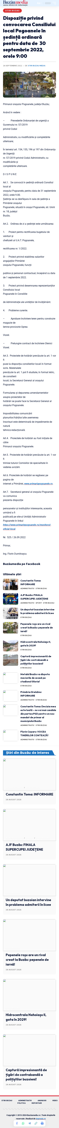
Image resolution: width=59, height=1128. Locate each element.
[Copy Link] (36, 1123)
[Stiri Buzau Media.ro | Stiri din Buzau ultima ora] (15, 3)
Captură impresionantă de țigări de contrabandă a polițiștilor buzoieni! (35, 660)
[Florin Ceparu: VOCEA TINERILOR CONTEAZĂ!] (10, 735)
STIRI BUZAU (12, 10)
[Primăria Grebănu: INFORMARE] (10, 696)
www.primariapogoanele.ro (38, 483)
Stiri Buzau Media (36, 66)
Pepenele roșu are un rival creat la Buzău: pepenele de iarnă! (36, 627)
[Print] (42, 1123)
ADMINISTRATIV (27, 588)
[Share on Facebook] (17, 1123)
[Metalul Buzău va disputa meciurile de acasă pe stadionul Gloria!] (10, 678)
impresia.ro (41, 1119)
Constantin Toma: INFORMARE (29, 794)
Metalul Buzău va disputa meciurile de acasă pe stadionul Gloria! (35, 678)
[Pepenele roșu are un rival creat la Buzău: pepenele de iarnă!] (10, 627)
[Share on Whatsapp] (23, 1123)
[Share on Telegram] (29, 1123)
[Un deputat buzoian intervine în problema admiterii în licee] (10, 613)
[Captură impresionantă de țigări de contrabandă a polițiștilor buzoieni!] (10, 660)
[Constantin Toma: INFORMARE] (10, 584)
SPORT (39, 603)
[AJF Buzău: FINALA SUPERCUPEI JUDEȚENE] (10, 599)
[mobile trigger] (53, 3)
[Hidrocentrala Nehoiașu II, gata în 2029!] (10, 645)
